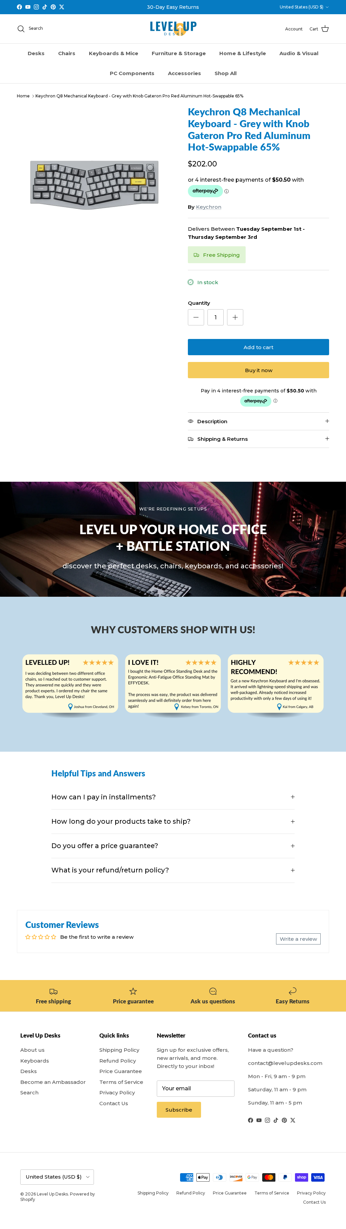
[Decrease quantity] (196, 317)
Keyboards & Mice (113, 53)
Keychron (208, 207)
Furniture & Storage (179, 53)
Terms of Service (121, 1082)
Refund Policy (117, 1060)
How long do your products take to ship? (121, 821)
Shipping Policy (119, 1050)
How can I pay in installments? (103, 797)
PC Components (132, 73)
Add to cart (258, 347)
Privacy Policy (117, 1092)
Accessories (184, 73)
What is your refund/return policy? (110, 870)
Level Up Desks (52, 1194)
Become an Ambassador (53, 1082)
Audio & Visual (298, 53)
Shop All (226, 73)
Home (23, 95)
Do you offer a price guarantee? (104, 846)
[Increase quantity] (235, 317)
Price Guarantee (120, 1071)
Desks (36, 53)
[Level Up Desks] (173, 29)
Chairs (66, 53)
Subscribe (179, 1110)
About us (32, 1050)
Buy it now (258, 370)
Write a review (298, 939)
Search (29, 1092)
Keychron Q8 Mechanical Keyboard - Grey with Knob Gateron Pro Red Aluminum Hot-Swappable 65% (139, 95)
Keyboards (34, 1060)
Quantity (199, 303)
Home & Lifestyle (242, 53)
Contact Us (113, 1103)
